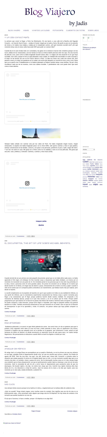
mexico (85, 180)
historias (91, 176)
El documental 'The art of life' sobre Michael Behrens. (37, 243)
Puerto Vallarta (94, 164)
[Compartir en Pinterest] (34, 236)
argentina (92, 165)
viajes (95, 184)
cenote (100, 169)
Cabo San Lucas (93, 162)
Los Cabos (86, 164)
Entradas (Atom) (16, 414)
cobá (101, 171)
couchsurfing (86, 172)
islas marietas (98, 178)
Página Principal (35, 411)
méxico (90, 180)
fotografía (99, 174)
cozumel (100, 172)
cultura (84, 174)
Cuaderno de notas (75, 30)
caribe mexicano (93, 169)
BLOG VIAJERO (14, 30)
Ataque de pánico (15, 349)
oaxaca (96, 180)
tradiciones (99, 182)
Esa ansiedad (12, 323)
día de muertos (92, 174)
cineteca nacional (90, 171)
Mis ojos (10, 384)
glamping (85, 176)
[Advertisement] (92, 215)
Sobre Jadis (93, 30)
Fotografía (58, 30)
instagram (91, 178)
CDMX (86, 162)
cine (84, 171)
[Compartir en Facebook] (32, 236)
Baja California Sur (89, 159)
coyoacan (93, 172)
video (100, 184)
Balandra (100, 159)
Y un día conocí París (17, 37)
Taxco (101, 164)
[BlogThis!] (29, 236)
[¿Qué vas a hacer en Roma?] (33, 423)
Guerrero (100, 162)
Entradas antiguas (72, 411)
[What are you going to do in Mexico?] (89, 49)
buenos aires (98, 167)
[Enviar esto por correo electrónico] (27, 236)
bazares (93, 167)
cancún (85, 169)
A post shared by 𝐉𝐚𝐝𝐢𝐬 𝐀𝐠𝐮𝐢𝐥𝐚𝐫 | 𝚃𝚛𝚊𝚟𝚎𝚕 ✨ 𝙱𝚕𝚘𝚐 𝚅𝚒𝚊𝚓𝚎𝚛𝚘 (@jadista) (27, 121)
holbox (97, 176)
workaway (85, 186)
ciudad (97, 171)
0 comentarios (20, 236)
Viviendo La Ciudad (41, 30)
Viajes (26, 30)
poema (100, 180)
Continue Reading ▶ (10, 311)
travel (85, 184)
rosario (94, 182)
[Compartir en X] (31, 236)
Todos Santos (86, 165)
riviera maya (86, 182)
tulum (90, 184)
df (87, 174)
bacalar (89, 167)
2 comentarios (20, 316)
